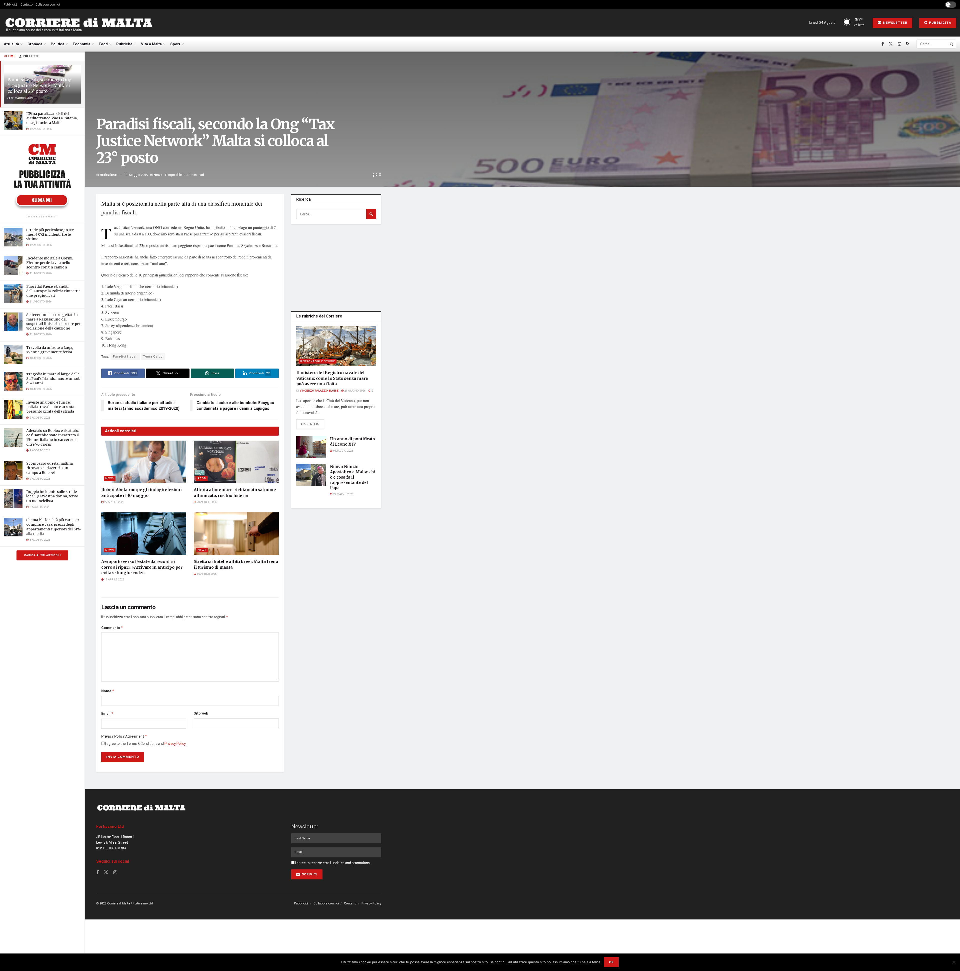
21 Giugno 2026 (355, 391)
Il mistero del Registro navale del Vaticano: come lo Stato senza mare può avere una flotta (332, 378)
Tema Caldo (152, 356)
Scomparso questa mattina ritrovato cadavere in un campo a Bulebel (49, 468)
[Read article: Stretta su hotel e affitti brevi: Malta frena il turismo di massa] (236, 533)
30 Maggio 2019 (136, 174)
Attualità (11, 44)
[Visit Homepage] (79, 23)
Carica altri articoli (42, 555)
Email (107, 713)
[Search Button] (951, 44)
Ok (611, 962)
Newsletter (894, 22)
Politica (57, 44)
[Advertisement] (336, 267)
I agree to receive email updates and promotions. (332, 863)
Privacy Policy (175, 743)
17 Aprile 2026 (114, 579)
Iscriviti (309, 874)
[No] (953, 962)
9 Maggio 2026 (342, 451)
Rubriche (124, 44)
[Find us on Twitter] (891, 44)
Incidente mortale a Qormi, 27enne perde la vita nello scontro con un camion (49, 262)
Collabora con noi (48, 4)
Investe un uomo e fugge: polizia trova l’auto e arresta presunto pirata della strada (50, 407)
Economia (81, 44)
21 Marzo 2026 (342, 494)
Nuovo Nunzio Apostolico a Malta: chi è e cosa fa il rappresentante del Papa (353, 477)
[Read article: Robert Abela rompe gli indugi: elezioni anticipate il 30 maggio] (143, 462)
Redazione (108, 174)
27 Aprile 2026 (114, 502)
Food (103, 44)
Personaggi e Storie (317, 361)
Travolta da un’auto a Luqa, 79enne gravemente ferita (49, 349)
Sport (175, 44)
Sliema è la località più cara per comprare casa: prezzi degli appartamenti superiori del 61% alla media (53, 527)
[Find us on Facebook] (883, 44)
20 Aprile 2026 (206, 502)
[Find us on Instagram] (899, 44)
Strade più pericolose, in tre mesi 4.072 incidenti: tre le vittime (50, 234)
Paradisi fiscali (125, 356)
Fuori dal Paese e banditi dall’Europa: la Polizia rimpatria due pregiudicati (53, 291)
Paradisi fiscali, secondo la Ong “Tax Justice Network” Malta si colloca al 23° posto (40, 85)
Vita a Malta (151, 44)
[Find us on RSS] (908, 44)
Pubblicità (11, 4)
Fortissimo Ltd (110, 827)
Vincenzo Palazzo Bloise (319, 391)
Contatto (26, 4)
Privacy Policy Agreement (124, 736)
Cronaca (35, 44)
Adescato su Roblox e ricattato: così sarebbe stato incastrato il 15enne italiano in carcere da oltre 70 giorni (52, 437)
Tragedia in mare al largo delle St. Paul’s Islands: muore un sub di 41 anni (53, 378)
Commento (112, 627)
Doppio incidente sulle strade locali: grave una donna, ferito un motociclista (52, 496)
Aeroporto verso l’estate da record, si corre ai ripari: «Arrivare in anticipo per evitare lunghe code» (141, 567)
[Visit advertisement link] (42, 176)
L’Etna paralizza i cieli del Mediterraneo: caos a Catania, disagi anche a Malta (52, 118)
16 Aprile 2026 (206, 574)
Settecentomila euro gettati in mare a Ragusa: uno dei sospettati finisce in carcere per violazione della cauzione (53, 321)
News (158, 174)
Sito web (201, 713)
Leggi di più (312, 424)
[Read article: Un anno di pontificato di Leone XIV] (311, 447)
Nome (107, 691)
